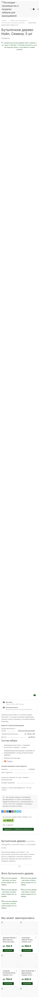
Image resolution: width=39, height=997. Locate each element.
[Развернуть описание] (19, 866)
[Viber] (13, 811)
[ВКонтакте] (2, 811)
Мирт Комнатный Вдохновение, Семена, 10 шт (28, 973)
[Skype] (18, 811)
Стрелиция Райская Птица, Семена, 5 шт (27, 940)
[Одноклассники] (5, 811)
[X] (10, 811)
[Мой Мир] (7, 811)
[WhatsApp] (15, 811)
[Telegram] (20, 811)
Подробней (8, 950)
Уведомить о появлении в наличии (17, 829)
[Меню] (38, 9)
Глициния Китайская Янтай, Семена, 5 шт (9, 973)
